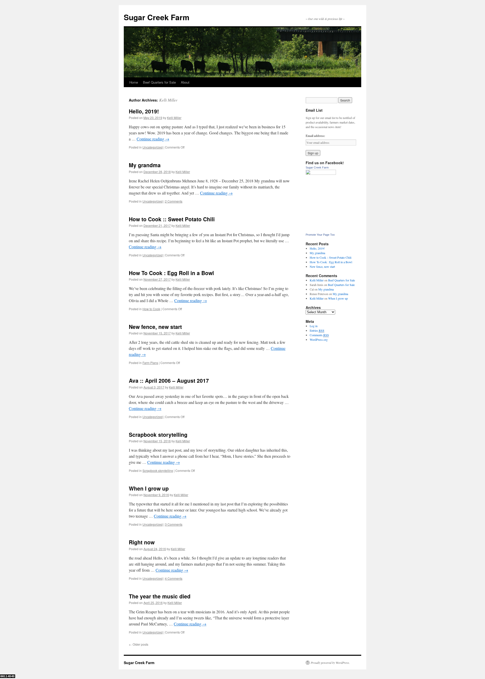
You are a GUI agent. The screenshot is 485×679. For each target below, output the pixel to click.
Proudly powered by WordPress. (330, 663)
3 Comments (173, 524)
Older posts (138, 644)
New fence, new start (155, 326)
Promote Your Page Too (320, 234)
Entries (317, 330)
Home (133, 82)
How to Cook (151, 309)
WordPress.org (319, 339)
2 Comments (173, 201)
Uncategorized (152, 147)
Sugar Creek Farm (156, 17)
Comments (319, 335)
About (185, 82)
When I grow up (149, 488)
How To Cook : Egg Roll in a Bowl (171, 273)
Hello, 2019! (144, 111)
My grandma (145, 165)
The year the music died (159, 596)
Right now (142, 542)
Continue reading (153, 138)
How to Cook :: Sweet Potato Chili (172, 219)
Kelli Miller (168, 100)
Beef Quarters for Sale (159, 82)
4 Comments (173, 578)
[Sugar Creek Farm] (321, 174)
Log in (314, 326)
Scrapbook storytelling (158, 434)
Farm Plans (150, 362)
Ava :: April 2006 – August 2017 (169, 380)
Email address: (315, 136)
